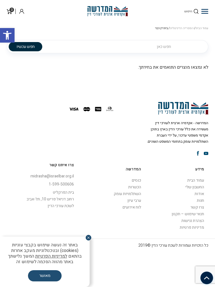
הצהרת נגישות (192, 221)
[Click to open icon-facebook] (198, 154)
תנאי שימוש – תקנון (188, 214)
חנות (200, 200)
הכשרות (134, 187)
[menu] (204, 11)
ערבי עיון (134, 200)
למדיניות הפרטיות (51, 256)
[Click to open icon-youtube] (206, 154)
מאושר (44, 276)
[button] (7, 35)
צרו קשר (197, 207)
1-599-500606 (61, 184)
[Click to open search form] (196, 11)
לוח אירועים (132, 207)
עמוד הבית (195, 180)
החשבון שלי (194, 187)
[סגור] (88, 237)
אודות (199, 194)
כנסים (136, 180)
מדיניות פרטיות (192, 227)
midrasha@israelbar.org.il (52, 176)
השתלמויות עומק (127, 194)
